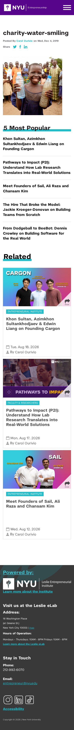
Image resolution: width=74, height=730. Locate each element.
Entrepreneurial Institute (25, 311)
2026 (34, 347)
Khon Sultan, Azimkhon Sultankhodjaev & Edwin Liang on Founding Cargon (33, 144)
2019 (56, 41)
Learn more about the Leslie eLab (24, 644)
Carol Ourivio (24, 41)
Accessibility (13, 709)
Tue (13, 347)
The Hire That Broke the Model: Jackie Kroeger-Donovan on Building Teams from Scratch (36, 210)
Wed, (40, 41)
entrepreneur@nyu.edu (20, 683)
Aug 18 (23, 347)
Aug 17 (24, 438)
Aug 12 (24, 529)
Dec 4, (48, 41)
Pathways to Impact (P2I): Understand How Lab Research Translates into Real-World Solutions (36, 167)
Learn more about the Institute (28, 591)
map (31, 628)
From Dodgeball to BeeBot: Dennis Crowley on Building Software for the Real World (35, 233)
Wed (14, 529)
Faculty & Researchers (23, 403)
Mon (14, 438)
